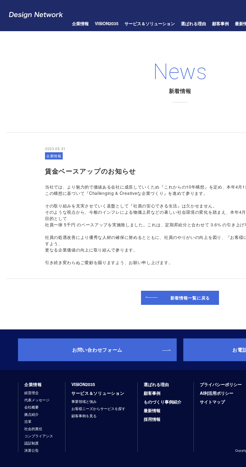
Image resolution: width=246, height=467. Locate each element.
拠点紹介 (31, 414)
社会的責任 (33, 428)
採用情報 (152, 419)
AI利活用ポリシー (216, 393)
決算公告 (31, 450)
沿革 (28, 421)
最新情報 (152, 410)
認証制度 (31, 443)
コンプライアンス (38, 436)
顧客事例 (152, 393)
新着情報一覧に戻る (190, 298)
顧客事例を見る (84, 416)
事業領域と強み (84, 401)
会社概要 (31, 407)
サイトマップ (212, 402)
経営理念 (31, 392)
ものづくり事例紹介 (163, 402)
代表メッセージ (37, 400)
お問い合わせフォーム (97, 349)
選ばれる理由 (193, 23)
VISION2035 (106, 23)
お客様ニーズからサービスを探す (98, 408)
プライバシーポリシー (221, 384)
